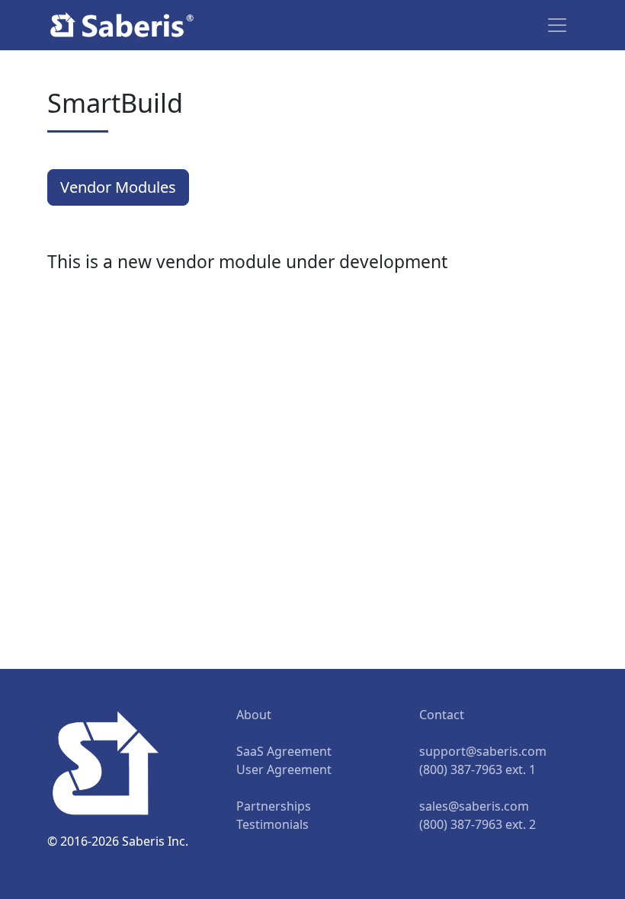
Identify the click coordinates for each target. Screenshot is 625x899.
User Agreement (284, 769)
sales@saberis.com (474, 806)
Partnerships (273, 806)
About (253, 714)
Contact (441, 714)
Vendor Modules (118, 187)
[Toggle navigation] (557, 25)
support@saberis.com (482, 751)
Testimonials (272, 824)
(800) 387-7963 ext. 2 (477, 824)
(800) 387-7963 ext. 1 (477, 769)
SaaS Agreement (284, 751)
